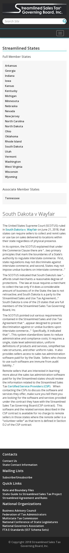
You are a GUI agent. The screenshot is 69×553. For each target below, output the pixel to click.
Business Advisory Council (19, 510)
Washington (13, 162)
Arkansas (11, 66)
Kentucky (11, 91)
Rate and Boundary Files (18, 490)
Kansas (9, 86)
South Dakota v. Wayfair (21, 229)
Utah (8, 151)
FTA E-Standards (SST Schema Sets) (26, 530)
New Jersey (12, 116)
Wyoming (11, 177)
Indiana (9, 76)
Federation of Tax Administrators (24, 514)
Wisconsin (11, 172)
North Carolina (14, 121)
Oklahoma (11, 136)
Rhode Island (13, 141)
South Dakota (14, 146)
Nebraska (11, 106)
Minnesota (12, 101)
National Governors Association (23, 526)
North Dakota (14, 126)
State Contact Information (20, 465)
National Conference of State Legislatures (30, 522)
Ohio (8, 131)
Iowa (8, 81)
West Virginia (13, 167)
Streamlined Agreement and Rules (25, 498)
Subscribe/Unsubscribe (17, 477)
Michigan (11, 96)
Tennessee (12, 198)
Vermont (11, 156)
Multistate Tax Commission (20, 518)
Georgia (10, 71)
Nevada (10, 111)
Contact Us (10, 461)
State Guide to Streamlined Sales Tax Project (32, 494)
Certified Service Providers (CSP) (29, 386)
